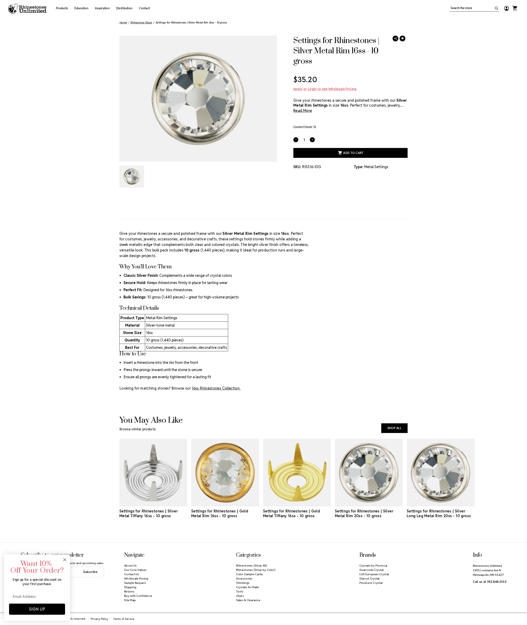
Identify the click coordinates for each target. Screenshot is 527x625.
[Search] (496, 8)
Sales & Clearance (248, 600)
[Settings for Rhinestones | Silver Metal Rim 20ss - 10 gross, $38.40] (369, 472)
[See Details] (159, 502)
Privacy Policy (99, 619)
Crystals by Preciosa (373, 565)
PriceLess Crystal (371, 583)
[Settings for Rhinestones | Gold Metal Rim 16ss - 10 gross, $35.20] (225, 472)
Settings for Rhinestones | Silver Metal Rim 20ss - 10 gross (364, 513)
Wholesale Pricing (136, 578)
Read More (302, 110)
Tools (239, 591)
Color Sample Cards (249, 574)
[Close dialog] (64, 559)
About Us (130, 565)
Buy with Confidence (138, 596)
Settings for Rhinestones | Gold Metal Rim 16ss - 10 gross (219, 513)
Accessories (244, 578)
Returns (129, 591)
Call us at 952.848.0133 (489, 582)
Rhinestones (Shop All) (251, 565)
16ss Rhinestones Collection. (216, 388)
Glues (240, 596)
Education (81, 8)
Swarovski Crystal (371, 570)
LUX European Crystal (374, 574)
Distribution (124, 8)
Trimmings (243, 583)
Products (62, 8)
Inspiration (102, 8)
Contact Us (131, 574)
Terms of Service (123, 619)
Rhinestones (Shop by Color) (256, 570)
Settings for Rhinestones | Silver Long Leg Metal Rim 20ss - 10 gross (439, 513)
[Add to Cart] (147, 502)
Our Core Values (135, 570)
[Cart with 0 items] (515, 8)
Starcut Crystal (369, 578)
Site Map (130, 600)
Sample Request (135, 583)
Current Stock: (304, 127)
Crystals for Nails (247, 587)
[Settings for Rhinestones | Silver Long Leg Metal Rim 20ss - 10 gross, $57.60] (441, 472)
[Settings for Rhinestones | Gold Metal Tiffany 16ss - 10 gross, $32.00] (297, 472)
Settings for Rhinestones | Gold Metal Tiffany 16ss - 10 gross (291, 513)
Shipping (130, 587)
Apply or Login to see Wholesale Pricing (324, 89)
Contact (144, 8)
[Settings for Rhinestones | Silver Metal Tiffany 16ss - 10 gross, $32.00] (153, 472)
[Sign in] (506, 8)
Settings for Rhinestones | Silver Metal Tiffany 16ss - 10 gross (148, 513)
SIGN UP (37, 609)
